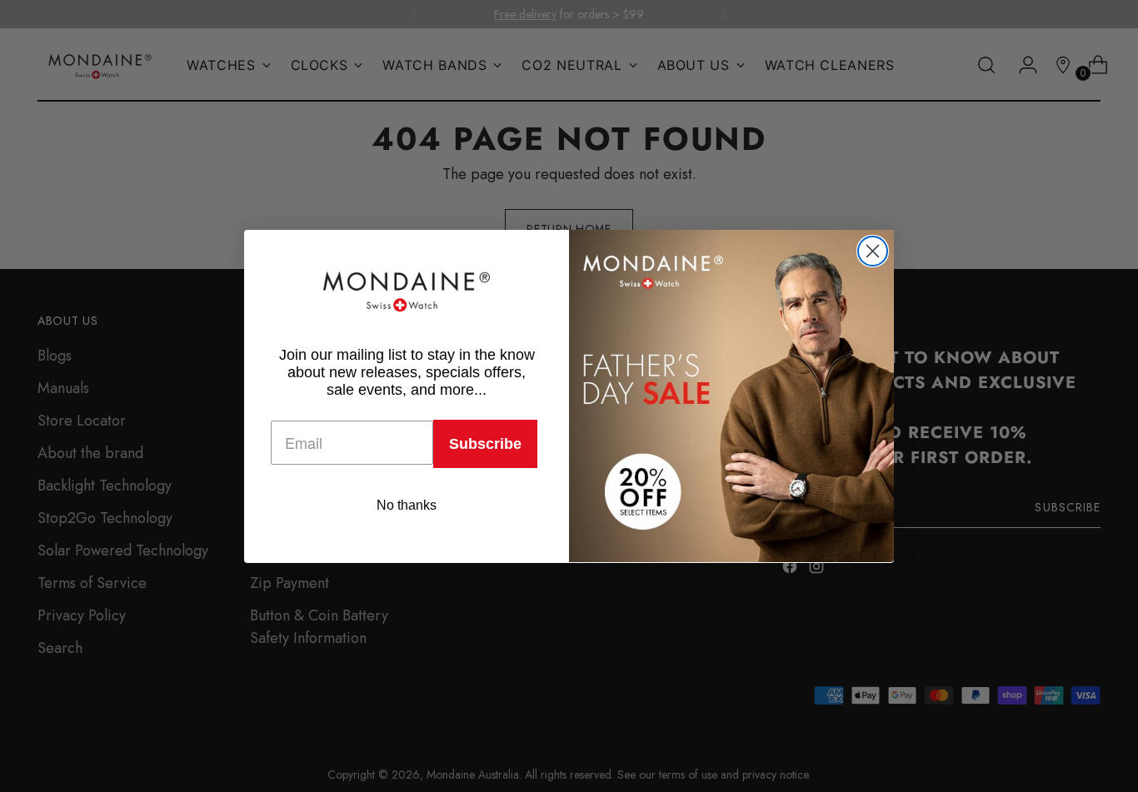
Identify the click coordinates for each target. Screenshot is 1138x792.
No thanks (407, 504)
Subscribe (485, 443)
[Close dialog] (872, 251)
